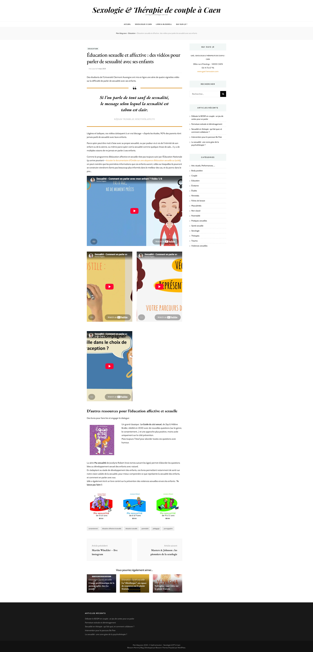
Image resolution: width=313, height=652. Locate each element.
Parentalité (195, 216)
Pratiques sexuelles (199, 221)
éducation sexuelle (131, 528)
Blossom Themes (162, 648)
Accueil (127, 24)
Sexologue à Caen (143, 24)
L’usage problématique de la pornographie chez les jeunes (101, 585)
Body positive (197, 170)
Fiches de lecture (198, 201)
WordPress (181, 648)
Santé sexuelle (105, 579)
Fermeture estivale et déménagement (206, 124)
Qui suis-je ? (181, 24)
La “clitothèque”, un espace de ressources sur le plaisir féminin (134, 585)
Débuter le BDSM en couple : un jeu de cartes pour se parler (109, 619)
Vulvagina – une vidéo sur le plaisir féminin (167, 587)
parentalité (145, 528)
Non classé (195, 211)
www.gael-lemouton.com (207, 71)
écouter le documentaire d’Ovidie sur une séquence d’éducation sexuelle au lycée (143, 160)
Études (194, 191)
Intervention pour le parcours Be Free (206, 137)
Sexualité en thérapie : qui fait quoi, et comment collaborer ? (109, 626)
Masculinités (196, 206)
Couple (194, 175)
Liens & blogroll (164, 24)
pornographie (168, 528)
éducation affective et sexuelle (111, 528)
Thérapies (195, 236)
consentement (93, 528)
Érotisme (195, 186)
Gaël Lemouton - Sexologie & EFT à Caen (165, 645)
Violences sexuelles (199, 246)
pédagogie (156, 528)
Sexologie (195, 231)
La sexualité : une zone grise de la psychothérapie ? (106, 634)
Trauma (194, 241)
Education (93, 49)
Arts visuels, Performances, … (203, 165)
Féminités (195, 196)
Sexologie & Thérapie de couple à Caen (156, 10)
